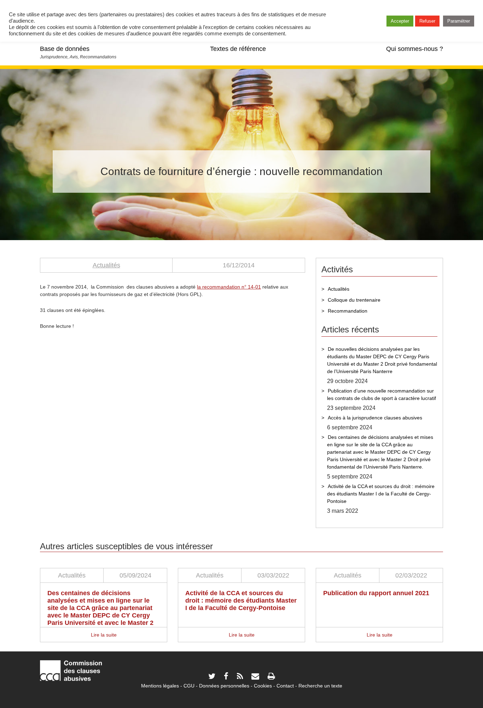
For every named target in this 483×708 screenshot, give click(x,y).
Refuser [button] (427, 21)
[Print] (271, 677)
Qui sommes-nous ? (414, 48)
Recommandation (347, 311)
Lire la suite (104, 635)
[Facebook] (226, 677)
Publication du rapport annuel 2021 (376, 593)
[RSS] (240, 677)
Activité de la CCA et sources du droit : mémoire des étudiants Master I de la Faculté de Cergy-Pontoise (381, 493)
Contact (285, 686)
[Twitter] (211, 677)
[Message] (255, 677)
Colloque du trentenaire (354, 300)
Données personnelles (224, 686)
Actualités (106, 265)
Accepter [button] (400, 21)
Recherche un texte (320, 686)
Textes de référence (238, 48)
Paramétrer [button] (458, 21)
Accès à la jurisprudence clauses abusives (375, 417)
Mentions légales (160, 686)
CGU (189, 686)
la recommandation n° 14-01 (229, 287)
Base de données (64, 48)
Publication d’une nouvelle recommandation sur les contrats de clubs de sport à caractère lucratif (381, 394)
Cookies (263, 686)
